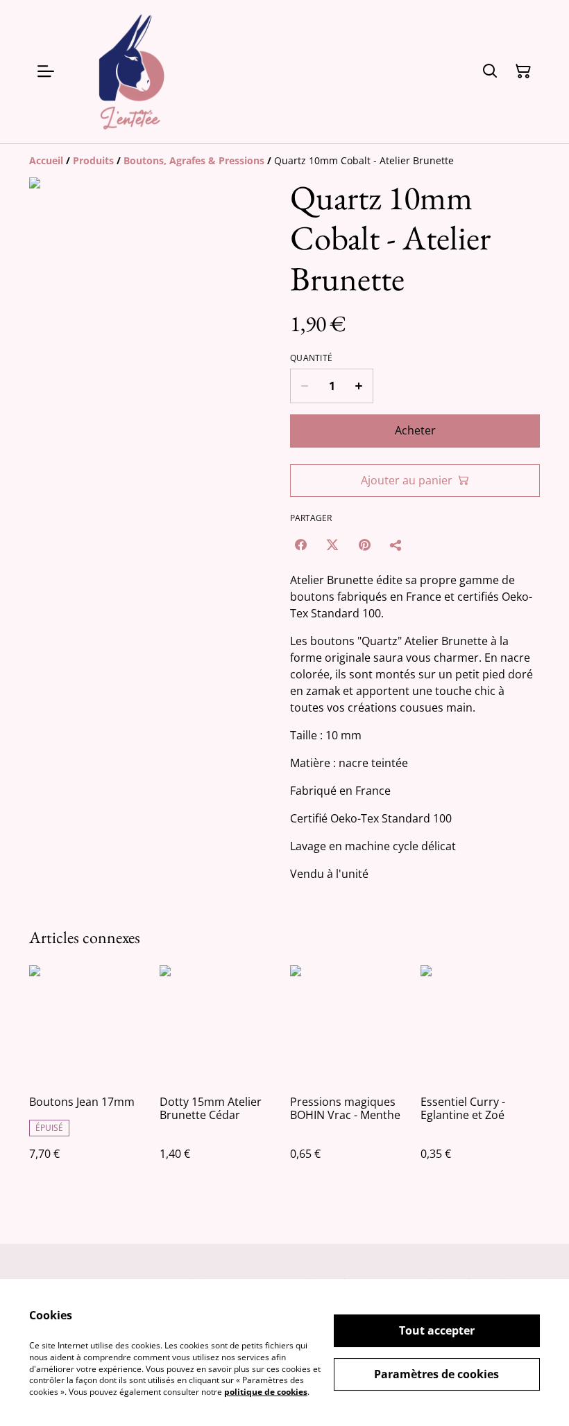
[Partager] (396, 544)
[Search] (490, 71)
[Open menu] (45, 71)
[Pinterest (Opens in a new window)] (364, 544)
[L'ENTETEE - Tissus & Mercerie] (132, 72)
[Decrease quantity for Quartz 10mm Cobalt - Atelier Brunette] (304, 386)
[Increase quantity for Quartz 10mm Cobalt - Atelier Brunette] (359, 386)
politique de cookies (265, 1392)
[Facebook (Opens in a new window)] (300, 544)
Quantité (311, 358)
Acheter (415, 430)
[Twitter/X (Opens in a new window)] (332, 544)
